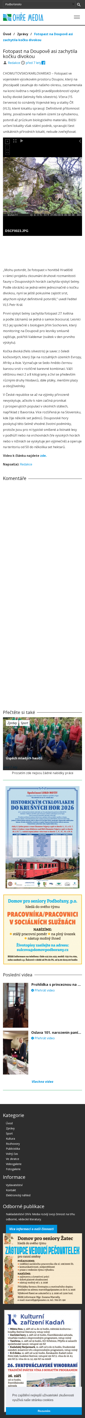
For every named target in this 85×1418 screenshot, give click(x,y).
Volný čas (12, 1154)
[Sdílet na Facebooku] (43, 63)
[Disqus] (42, 539)
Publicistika (13, 1148)
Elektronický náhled (18, 1195)
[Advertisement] (42, 250)
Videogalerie (14, 1164)
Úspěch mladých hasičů (24, 758)
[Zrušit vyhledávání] (79, 4)
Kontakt (11, 1190)
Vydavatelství (14, 1185)
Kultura (10, 1138)
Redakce (14, 63)
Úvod (7, 34)
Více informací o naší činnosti (31, 1229)
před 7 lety (33, 63)
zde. (43, 455)
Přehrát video (44, 990)
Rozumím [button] (44, 1410)
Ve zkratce (12, 1159)
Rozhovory (13, 1144)
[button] (54, 1400)
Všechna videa (42, 1081)
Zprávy (22, 34)
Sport (24, 723)
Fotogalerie (13, 1169)
